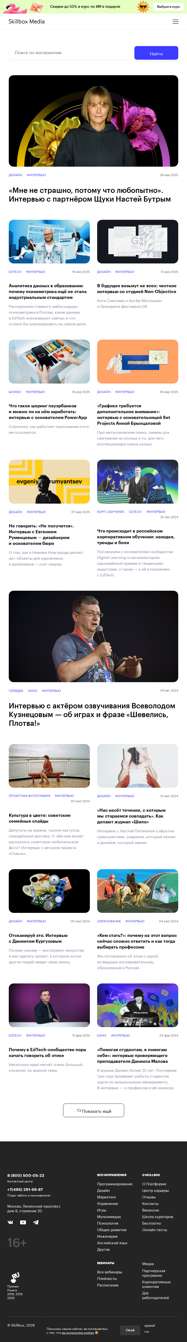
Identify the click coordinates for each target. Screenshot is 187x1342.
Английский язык (112, 1242)
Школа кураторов (157, 1216)
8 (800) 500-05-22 (25, 1175)
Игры (101, 1209)
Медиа (148, 1263)
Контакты (150, 1203)
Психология (107, 1223)
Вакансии (150, 1209)
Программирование (114, 1183)
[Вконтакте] (10, 1221)
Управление (107, 1203)
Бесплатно (151, 1223)
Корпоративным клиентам (156, 1283)
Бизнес (15, 391)
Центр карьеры (155, 1190)
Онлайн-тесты (154, 1229)
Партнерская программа (153, 1272)
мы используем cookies (78, 1332)
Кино (32, 690)
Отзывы (149, 1196)
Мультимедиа (109, 1216)
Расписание (108, 1284)
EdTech (15, 271)
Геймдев (16, 690)
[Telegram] (36, 1222)
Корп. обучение (110, 511)
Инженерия (107, 1236)
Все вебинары (109, 1271)
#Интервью (36, 174)
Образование (109, 920)
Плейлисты (107, 1278)
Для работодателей (155, 1295)
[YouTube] (23, 1222)
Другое (103, 1249)
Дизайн (15, 174)
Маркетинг (106, 1196)
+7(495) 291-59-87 (25, 1189)
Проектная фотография (29, 795)
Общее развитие (112, 1229)
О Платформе (154, 1183)
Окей (130, 1330)
